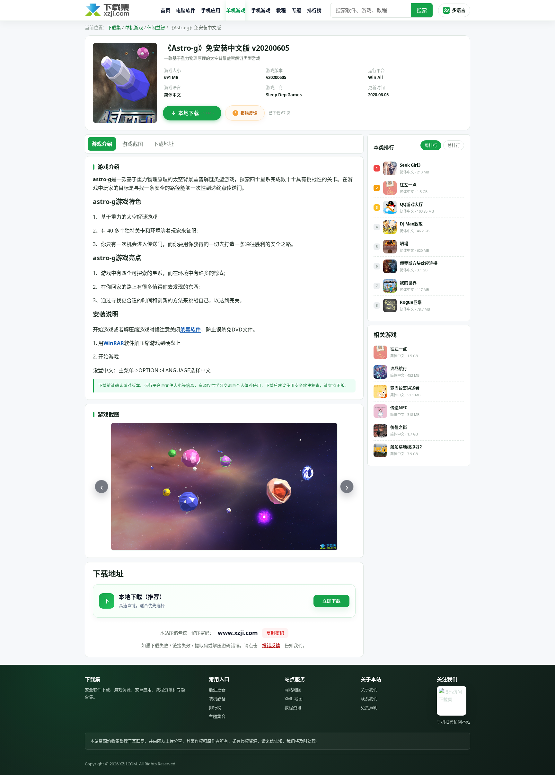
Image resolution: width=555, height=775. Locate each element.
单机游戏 (235, 10)
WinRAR (113, 343)
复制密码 (275, 633)
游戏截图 (132, 143)
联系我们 (369, 698)
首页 (165, 10)
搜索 (422, 10)
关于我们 (369, 689)
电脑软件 (185, 10)
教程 (281, 10)
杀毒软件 (190, 329)
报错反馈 (249, 113)
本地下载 (196, 113)
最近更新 (217, 689)
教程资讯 (293, 707)
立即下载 (331, 601)
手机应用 (210, 10)
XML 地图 (294, 698)
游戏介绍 (102, 143)
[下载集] (120, 10)
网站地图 (293, 689)
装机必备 (217, 698)
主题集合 (217, 716)
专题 (296, 10)
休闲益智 (156, 27)
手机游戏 (260, 10)
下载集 (114, 27)
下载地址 (163, 143)
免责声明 (369, 707)
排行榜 (314, 10)
